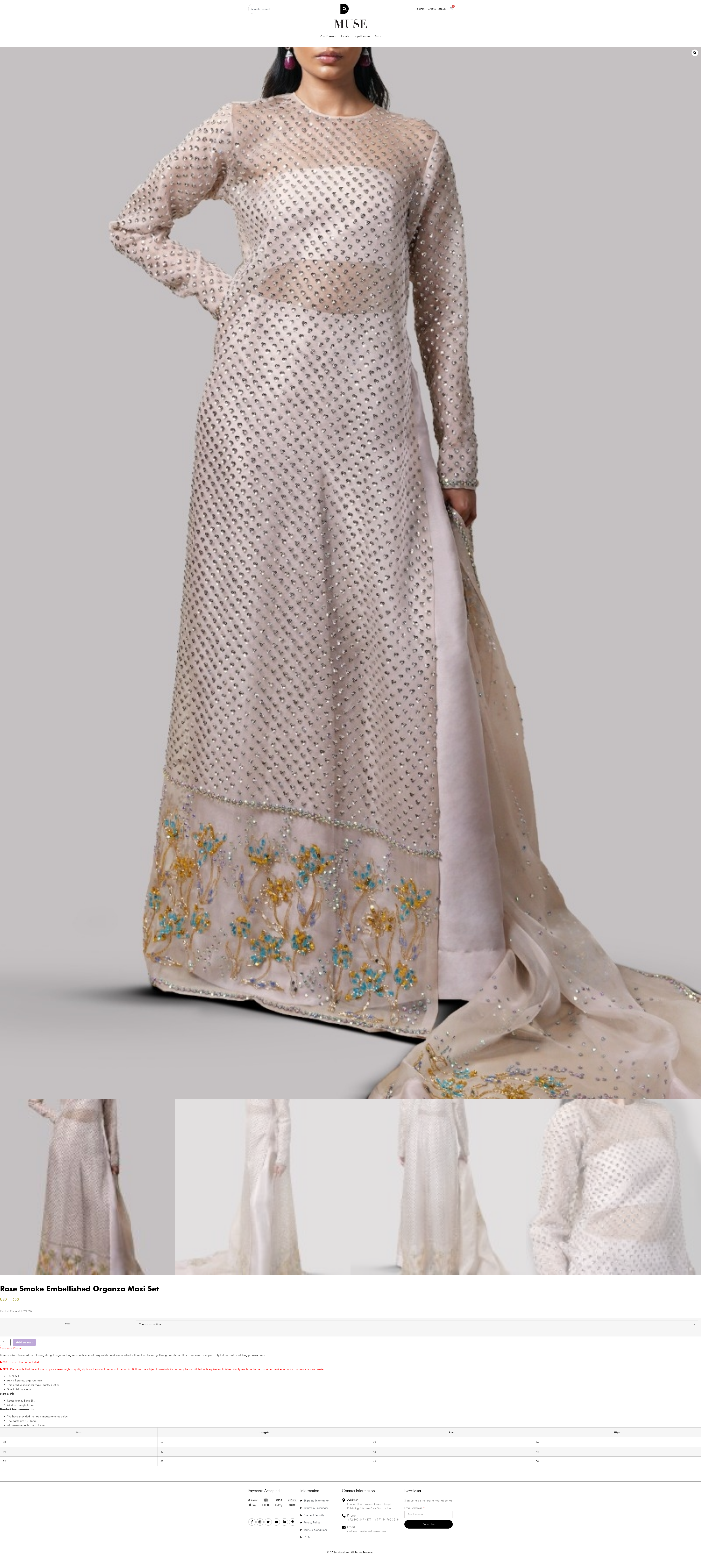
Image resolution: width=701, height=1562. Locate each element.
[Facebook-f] (252, 1522)
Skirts (378, 36)
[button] (695, 53)
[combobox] (294, 9)
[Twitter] (268, 1522)
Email (351, 1527)
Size (67, 1323)
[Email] (344, 1527)
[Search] (344, 9)
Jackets (345, 36)
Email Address (413, 1508)
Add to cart (24, 1342)
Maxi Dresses (328, 36)
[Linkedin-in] (284, 1522)
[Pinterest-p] (292, 1522)
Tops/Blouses (362, 36)
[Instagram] (260, 1522)
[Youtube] (276, 1522)
